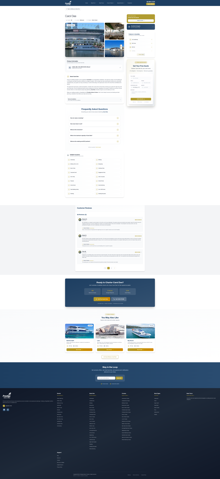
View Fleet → (156, 395)
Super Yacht (156, 403)
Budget (142, 85)
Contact (58, 460)
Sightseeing (91, 435)
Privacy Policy (59, 467)
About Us (58, 457)
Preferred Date (134, 85)
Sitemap (129, 474)
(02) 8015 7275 (9, 405)
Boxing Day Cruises (125, 405)
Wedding (91, 444)
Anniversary (91, 398)
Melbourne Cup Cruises (126, 421)
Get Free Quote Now (103, 299)
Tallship (155, 414)
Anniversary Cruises (125, 398)
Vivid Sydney (59, 425)
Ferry (155, 409)
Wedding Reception (93, 446)
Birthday (91, 403)
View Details (79, 349)
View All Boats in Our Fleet (110, 356)
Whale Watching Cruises (126, 439)
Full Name (133, 76)
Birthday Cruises (125, 403)
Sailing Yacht (156, 412)
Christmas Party (92, 412)
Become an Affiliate (60, 462)
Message (133, 89)
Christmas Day (59, 412)
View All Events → (60, 395)
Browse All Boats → (93, 395)
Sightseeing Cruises (125, 430)
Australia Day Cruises (126, 400)
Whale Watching (60, 398)
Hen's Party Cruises (125, 416)
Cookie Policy (143, 474)
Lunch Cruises (92, 421)
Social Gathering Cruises (126, 432)
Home (86, 3)
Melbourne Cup (60, 403)
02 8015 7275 (151, 2)
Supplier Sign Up (60, 464)
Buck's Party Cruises (125, 407)
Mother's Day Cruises (126, 423)
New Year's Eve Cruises (126, 425)
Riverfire (58, 409)
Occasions (130, 3)
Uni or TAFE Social (92, 437)
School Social (91, 432)
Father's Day (59, 400)
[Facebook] (4, 409)
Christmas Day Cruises (126, 409)
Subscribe (119, 378)
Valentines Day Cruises (126, 435)
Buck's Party (91, 407)
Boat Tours (101, 3)
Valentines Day (59, 423)
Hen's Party (91, 419)
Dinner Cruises (92, 416)
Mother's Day (59, 407)
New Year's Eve (60, 416)
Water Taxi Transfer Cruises (127, 437)
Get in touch (98, 147)
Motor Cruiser (156, 407)
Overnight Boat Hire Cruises (127, 428)
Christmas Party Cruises (126, 412)
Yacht (155, 400)
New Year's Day (60, 419)
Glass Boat (156, 405)
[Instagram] (7, 409)
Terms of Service (136, 474)
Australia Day (59, 421)
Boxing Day (59, 414)
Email (132, 80)
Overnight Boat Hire (93, 430)
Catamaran (156, 398)
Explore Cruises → (125, 395)
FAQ (58, 455)
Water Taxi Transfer (92, 441)
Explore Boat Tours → (191, 395)
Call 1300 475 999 (120, 299)
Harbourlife (59, 405)
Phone (142, 80)
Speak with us (151, 4)
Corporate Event (92, 414)
